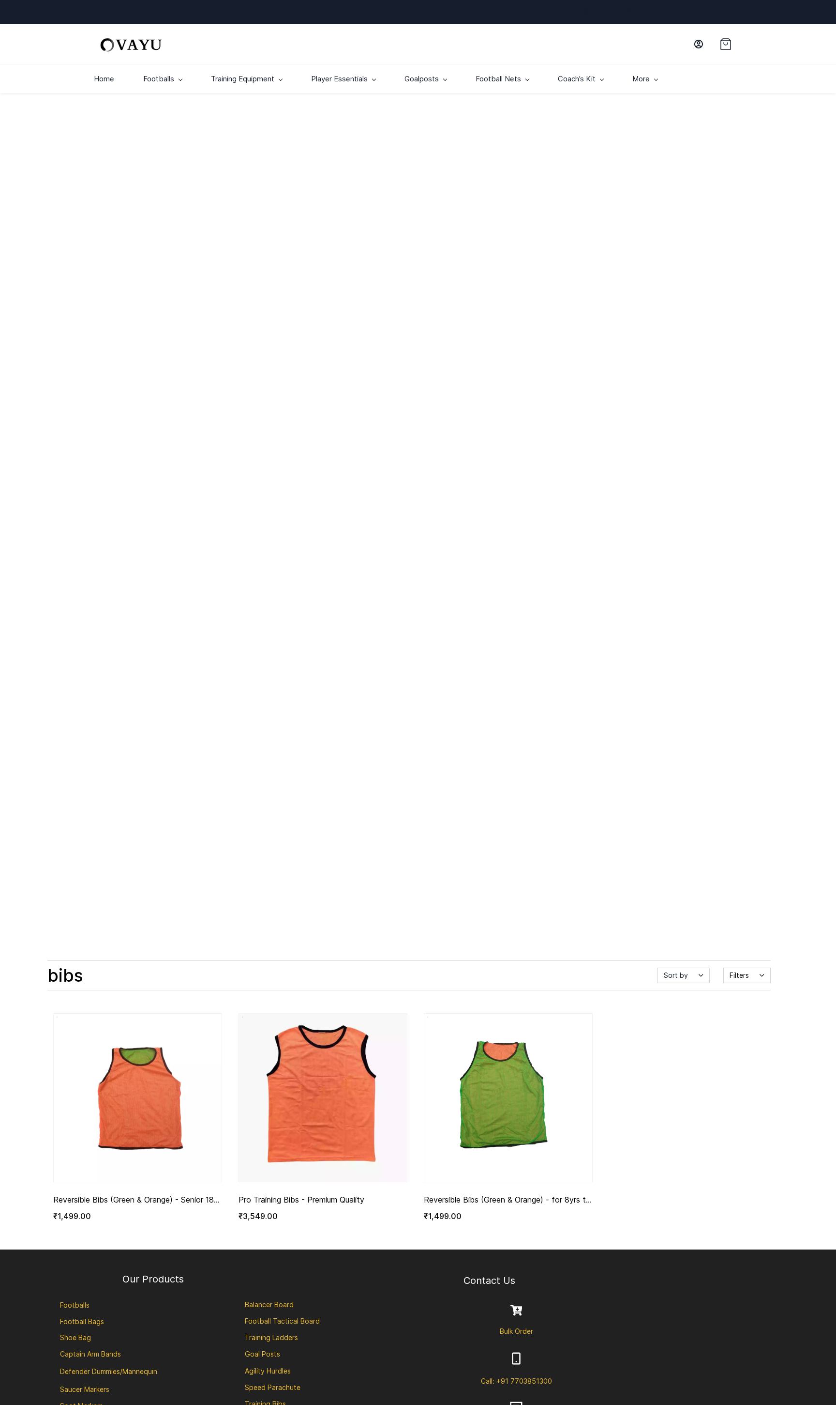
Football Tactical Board (282, 1321)
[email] (645, 12)
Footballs (75, 1305)
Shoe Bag (75, 1337)
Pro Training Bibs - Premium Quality (301, 1199)
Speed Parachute (272, 1387)
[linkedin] (616, 12)
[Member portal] (698, 44)
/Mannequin (138, 1371)
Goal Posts (262, 1354)
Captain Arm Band (89, 1354)
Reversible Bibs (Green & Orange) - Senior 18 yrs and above (133, 1200)
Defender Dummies (90, 1371)
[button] (731, 44)
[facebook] (601, 12)
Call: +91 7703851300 (516, 1381)
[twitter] (630, 12)
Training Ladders (271, 1337)
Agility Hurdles (268, 1371)
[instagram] (587, 12)
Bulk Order (516, 1331)
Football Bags (82, 1321)
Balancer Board (269, 1304)
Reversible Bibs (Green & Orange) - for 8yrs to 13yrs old (507, 1200)
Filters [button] (739, 975)
